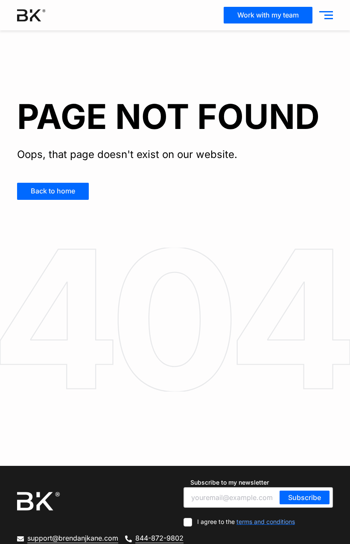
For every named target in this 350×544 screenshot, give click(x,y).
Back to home (53, 191)
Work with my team (268, 15)
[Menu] (324, 15)
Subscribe (304, 497)
